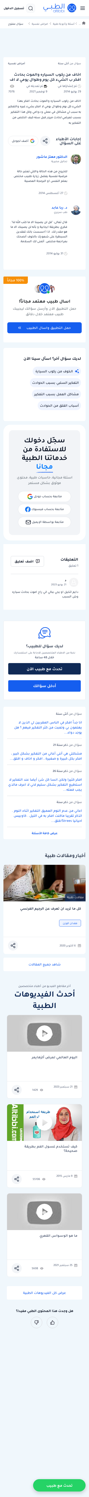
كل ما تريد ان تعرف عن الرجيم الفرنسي (50, 908)
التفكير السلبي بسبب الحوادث (55, 382)
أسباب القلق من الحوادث (59, 405)
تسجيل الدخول (14, 8)
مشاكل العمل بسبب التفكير (56, 394)
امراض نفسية (40, 24)
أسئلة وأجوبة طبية (63, 24)
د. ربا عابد (59, 207)
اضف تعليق (24, 561)
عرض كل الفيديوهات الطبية (44, 1292)
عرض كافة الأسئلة (45, 833)
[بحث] (30, 8)
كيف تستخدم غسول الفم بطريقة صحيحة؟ (50, 1148)
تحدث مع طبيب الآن (44, 669)
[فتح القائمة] (81, 8)
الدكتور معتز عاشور (52, 156)
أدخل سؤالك (44, 686)
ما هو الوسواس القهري (58, 1236)
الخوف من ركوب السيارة (54, 371)
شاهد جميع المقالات (45, 964)
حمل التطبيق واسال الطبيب (48, 327)
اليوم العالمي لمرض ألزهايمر (54, 1057)
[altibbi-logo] (60, 8)
